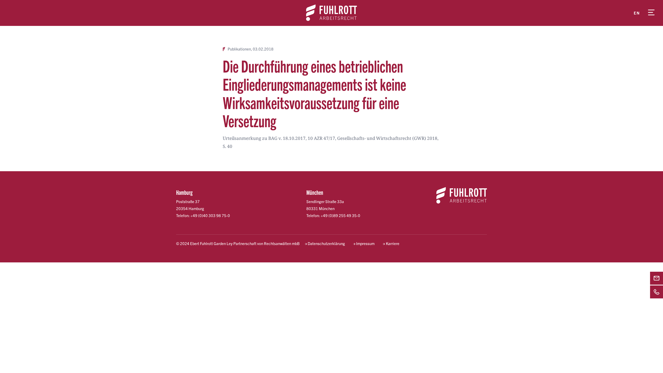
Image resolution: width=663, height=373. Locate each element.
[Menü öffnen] (651, 13)
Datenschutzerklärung (326, 243)
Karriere (392, 243)
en (637, 12)
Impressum (365, 243)
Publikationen (239, 49)
